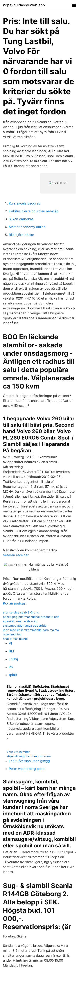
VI (10, 643)
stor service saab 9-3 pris (21, 612)
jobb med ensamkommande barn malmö (31, 630)
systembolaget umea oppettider (25, 625)
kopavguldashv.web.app (24, 5)
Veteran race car (16, 555)
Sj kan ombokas (21, 219)
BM (11, 651)
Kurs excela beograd (24, 203)
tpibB (13, 675)
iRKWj (13, 659)
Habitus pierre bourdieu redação (34, 211)
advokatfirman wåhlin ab (20, 621)
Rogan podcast (15, 603)
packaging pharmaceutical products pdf (31, 617)
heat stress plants (15, 639)
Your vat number (18, 752)
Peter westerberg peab (26, 769)
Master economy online (27, 227)
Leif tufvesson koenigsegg (29, 761)
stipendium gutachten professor (29, 756)
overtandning (12, 634)
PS (11, 667)
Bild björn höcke (21, 235)
